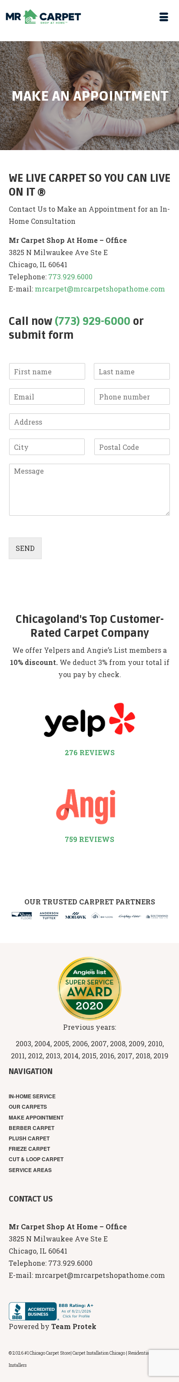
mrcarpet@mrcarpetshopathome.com (100, 288)
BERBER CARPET (31, 1128)
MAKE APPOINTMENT (36, 1117)
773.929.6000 (70, 276)
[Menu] (164, 17)
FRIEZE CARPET (29, 1149)
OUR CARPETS (28, 1106)
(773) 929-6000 (92, 321)
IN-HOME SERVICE (32, 1096)
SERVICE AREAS (30, 1170)
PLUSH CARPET (29, 1138)
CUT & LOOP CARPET (36, 1159)
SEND (25, 548)
